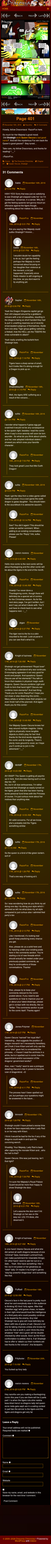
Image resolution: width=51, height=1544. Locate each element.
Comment (9, 1435)
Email (7, 1471)
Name (7, 1462)
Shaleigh (24, 163)
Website (6, 1480)
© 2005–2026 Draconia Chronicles (19, 1538)
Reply (22, 188)
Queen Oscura (14, 163)
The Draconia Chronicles (23, 161)
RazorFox (24, 218)
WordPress (20, 1540)
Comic (7, 161)
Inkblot (33, 1540)
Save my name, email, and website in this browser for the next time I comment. (22, 1494)
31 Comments (41, 125)
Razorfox (28, 125)
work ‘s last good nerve (24, 139)
